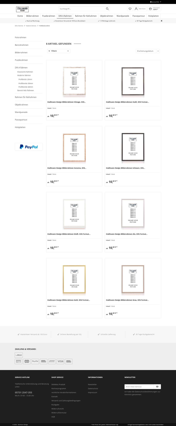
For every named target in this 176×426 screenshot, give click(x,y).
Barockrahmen (21, 45)
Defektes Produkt (58, 384)
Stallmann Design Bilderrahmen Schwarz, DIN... (125, 168)
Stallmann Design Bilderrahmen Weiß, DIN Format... (68, 234)
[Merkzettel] (130, 8)
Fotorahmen (20, 37)
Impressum (92, 392)
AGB (53, 417)
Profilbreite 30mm (26, 83)
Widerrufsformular (59, 413)
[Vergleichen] (49, 117)
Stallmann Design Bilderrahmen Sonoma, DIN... (66, 168)
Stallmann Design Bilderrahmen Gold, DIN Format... (68, 300)
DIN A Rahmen (21, 67)
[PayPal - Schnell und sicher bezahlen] (29, 146)
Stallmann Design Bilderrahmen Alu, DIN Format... (127, 234)
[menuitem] (84, 8)
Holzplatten (20, 127)
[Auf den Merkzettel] (53, 117)
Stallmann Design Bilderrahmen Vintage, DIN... (66, 102)
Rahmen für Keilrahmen (26, 97)
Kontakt (54, 396)
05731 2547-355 (23, 392)
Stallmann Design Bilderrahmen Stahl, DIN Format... (127, 102)
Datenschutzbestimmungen (146, 391)
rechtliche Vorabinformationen (63, 392)
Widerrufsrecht (57, 409)
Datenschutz (93, 388)
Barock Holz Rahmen (25, 90)
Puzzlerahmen (21, 60)
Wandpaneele (21, 112)
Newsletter (92, 384)
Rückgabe (55, 405)
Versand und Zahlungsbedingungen (65, 400)
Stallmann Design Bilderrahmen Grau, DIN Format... (127, 300)
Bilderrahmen (21, 52)
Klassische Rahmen (25, 72)
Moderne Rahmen (24, 75)
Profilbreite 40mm (26, 87)
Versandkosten (123, 424)
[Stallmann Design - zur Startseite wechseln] (22, 9)
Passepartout (21, 119)
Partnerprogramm (58, 388)
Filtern (54, 51)
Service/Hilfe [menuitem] (155, 2)
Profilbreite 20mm (25, 79)
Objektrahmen (21, 104)
